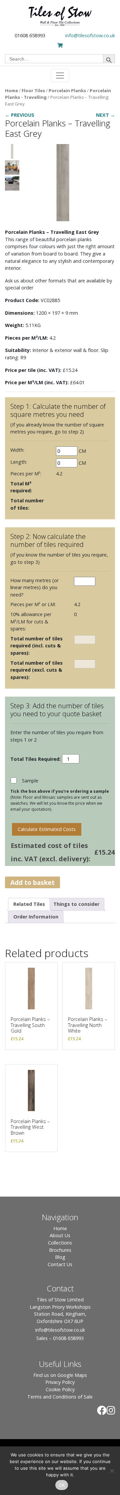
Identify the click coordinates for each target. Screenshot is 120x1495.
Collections (60, 1243)
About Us (60, 1235)
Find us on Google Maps (60, 1375)
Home (11, 90)
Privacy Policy (60, 1382)
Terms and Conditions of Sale (60, 1397)
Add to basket (32, 882)
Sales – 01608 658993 (60, 1338)
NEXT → (105, 115)
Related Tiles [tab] (29, 904)
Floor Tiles (33, 90)
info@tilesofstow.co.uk (90, 35)
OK (62, 1485)
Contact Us (60, 1264)
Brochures (60, 1250)
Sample (30, 780)
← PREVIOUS (19, 115)
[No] (111, 1470)
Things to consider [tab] (76, 904)
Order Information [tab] (35, 917)
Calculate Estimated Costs (47, 829)
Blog (60, 1257)
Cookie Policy (60, 1389)
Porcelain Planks (67, 90)
